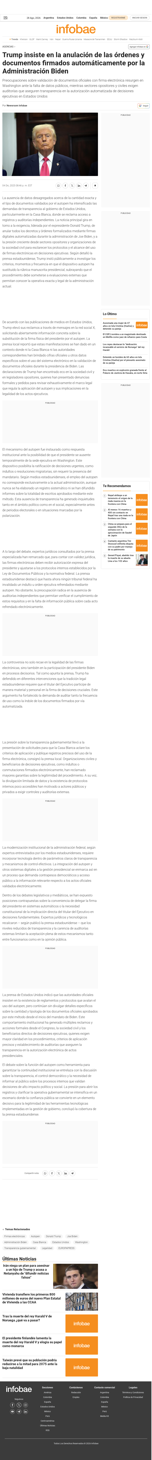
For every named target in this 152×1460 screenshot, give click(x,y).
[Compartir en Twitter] (72, 185)
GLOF (31, 39)
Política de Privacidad (133, 1397)
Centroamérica (47, 1421)
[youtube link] (12, 1411)
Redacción (76, 1392)
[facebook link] (12, 1405)
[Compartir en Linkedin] (79, 185)
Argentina (48, 17)
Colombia (81, 17)
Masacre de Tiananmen (94, 39)
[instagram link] (25, 1405)
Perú (47, 1416)
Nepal (58, 39)
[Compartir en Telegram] (86, 185)
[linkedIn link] (25, 1411)
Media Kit (104, 1416)
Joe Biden (72, 1236)
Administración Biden (15, 1242)
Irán (51, 39)
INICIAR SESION (139, 18)
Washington (81, 1242)
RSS (47, 1430)
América (47, 1392)
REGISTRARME (118, 18)
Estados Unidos (65, 17)
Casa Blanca (39, 1242)
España (93, 17)
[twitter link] (19, 1405)
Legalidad (47, 1248)
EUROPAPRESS (66, 1248)
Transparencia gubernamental (20, 1248)
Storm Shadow (121, 39)
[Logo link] (76, 28)
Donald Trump (53, 1236)
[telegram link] (19, 1411)
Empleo (76, 1397)
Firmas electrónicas (14, 1236)
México (104, 17)
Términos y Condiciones (133, 1392)
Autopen (35, 1236)
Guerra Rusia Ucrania (72, 39)
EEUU (109, 39)
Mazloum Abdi (135, 39)
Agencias (8, 46)
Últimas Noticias (47, 1425)
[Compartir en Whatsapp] (58, 185)
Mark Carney (42, 39)
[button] (5, 17)
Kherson (24, 39)
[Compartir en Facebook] (65, 185)
